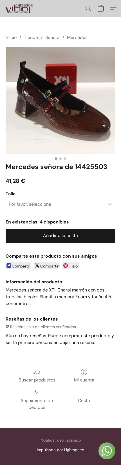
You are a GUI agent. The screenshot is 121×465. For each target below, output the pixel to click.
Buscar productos (37, 380)
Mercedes (77, 37)
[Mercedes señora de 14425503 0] (60, 100)
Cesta (84, 400)
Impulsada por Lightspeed (60, 449)
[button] (20, 8)
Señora (52, 37)
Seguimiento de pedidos (37, 404)
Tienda (31, 37)
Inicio (11, 37)
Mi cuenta (84, 380)
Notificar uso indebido (61, 440)
